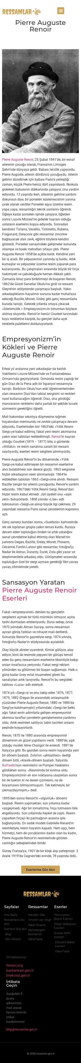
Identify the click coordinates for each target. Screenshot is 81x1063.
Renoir (56, 437)
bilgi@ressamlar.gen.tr (21, 1029)
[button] (60, 10)
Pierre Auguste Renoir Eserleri (39, 594)
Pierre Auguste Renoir (17, 160)
